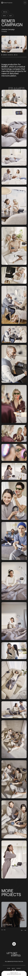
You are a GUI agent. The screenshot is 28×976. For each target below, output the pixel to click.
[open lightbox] (14, 98)
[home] (6, 3)
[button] (22, 930)
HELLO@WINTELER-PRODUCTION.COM (14, 961)
